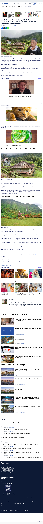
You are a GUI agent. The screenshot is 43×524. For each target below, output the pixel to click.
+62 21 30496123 (32, 501)
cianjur (4, 265)
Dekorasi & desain (11, 6)
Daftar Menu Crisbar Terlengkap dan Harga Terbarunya (13, 422)
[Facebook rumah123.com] (1, 467)
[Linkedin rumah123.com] (10, 467)
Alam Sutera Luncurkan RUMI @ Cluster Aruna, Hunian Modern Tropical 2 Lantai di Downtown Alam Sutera (27, 407)
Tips (16, 6)
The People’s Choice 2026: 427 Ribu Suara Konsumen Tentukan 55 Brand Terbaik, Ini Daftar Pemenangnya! (27, 398)
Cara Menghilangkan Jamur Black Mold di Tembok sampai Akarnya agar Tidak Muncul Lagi (20, 425)
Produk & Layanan (3, 501)
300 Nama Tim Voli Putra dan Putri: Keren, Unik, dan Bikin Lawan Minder (28, 329)
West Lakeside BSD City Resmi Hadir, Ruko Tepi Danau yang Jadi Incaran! (27, 389)
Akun (41, 3)
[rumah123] (21, 463)
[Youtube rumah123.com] (7, 467)
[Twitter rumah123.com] (3, 467)
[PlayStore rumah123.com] (11, 494)
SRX (23, 503)
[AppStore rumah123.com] (4, 494)
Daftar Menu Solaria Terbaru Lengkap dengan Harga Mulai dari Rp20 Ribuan (28, 357)
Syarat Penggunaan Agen (17, 503)
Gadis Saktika (15, 25)
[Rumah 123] (5, 3)
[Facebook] (2, 28)
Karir (1, 505)
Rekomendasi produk (21, 6)
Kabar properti (4, 6)
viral (10, 265)
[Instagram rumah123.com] (5, 467)
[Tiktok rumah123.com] (12, 467)
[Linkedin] (6, 28)
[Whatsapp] (8, 28)
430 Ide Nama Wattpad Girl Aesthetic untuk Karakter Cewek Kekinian (28, 348)
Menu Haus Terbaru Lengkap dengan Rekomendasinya (13, 437)
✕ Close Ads (40, 521)
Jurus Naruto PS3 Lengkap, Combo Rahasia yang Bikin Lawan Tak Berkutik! (27, 338)
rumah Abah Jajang (30, 103)
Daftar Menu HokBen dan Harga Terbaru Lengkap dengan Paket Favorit (16, 433)
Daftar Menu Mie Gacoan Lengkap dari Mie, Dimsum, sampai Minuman (16, 429)
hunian (7, 265)
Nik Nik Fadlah (11, 431)
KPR (8, 501)
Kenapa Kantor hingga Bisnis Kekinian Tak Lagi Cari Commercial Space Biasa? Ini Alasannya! (27, 370)
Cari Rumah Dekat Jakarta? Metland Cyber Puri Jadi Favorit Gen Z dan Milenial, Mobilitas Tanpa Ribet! (22, 457)
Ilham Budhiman (22, 375)
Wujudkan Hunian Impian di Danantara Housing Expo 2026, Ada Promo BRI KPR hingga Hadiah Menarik (21, 453)
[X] (4, 28)
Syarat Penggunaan (17, 501)
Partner (2, 503)
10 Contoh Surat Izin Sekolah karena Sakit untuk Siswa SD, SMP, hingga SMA (28, 320)
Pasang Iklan (34, 4)
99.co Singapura (25, 501)
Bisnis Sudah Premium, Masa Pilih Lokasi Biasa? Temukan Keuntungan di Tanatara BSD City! (28, 379)
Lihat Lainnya (21, 414)
